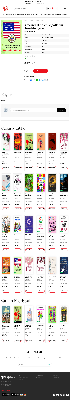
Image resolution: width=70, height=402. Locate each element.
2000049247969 (47, 38)
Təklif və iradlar (5, 390)
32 (43, 46)
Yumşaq (44, 43)
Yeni (42, 20)
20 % (43, 49)
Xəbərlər (38, 377)
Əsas (25, 20)
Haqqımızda (21, 14)
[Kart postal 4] (52, 265)
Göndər (61, 110)
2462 (43, 52)
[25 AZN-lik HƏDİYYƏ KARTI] (64, 141)
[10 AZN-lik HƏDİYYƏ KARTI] (29, 265)
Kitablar (30, 14)
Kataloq (38, 14)
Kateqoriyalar (9, 14)
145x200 (44, 40)
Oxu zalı (21, 375)
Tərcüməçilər (56, 14)
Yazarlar (46, 14)
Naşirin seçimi (39, 375)
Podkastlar (56, 377)
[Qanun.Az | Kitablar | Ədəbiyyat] (5, 8)
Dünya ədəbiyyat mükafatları (23, 378)
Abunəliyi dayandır (46, 368)
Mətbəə (55, 375)
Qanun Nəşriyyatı (29, 31)
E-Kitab (64, 14)
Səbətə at (40, 71)
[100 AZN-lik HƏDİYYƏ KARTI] (41, 265)
